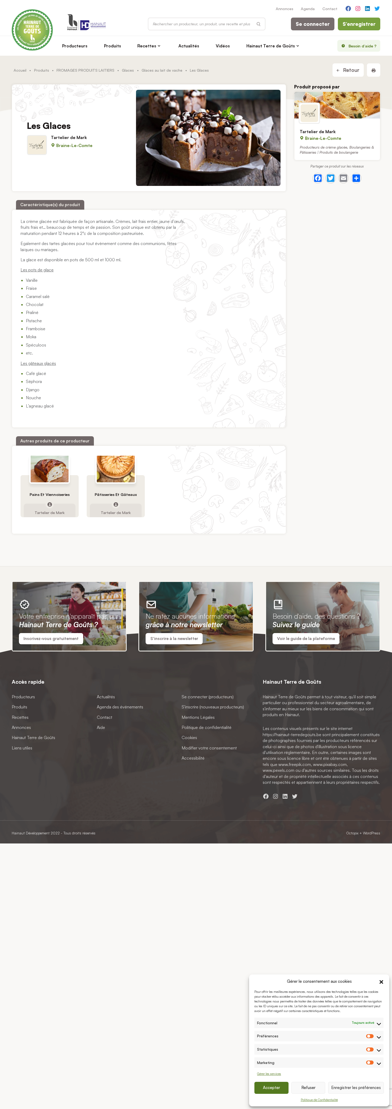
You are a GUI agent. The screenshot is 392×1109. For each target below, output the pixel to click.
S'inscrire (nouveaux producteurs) (213, 707)
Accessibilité (193, 758)
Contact (329, 8)
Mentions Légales (198, 717)
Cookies (189, 737)
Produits (112, 45)
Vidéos (223, 45)
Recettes (146, 45)
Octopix (352, 833)
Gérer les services (269, 1074)
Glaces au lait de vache (162, 70)
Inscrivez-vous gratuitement (51, 638)
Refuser (308, 1087)
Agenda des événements (120, 707)
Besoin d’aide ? (363, 45)
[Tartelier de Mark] (337, 105)
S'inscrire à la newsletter (174, 638)
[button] (381, 981)
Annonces (284, 8)
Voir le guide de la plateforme (306, 638)
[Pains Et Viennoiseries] (50, 469)
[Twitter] (330, 178)
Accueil (20, 70)
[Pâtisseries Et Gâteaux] (116, 469)
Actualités (188, 45)
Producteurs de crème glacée (323, 147)
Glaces (128, 70)
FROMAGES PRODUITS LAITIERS (85, 70)
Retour (350, 70)
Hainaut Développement (31, 833)
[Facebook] (318, 178)
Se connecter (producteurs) (208, 696)
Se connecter (313, 24)
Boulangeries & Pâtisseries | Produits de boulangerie (337, 149)
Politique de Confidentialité (319, 1100)
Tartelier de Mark (69, 137)
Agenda (308, 8)
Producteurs (74, 45)
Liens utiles (22, 748)
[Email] (343, 178)
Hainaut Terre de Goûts (270, 45)
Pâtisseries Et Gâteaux (116, 494)
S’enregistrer (359, 24)
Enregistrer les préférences (356, 1087)
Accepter (271, 1087)
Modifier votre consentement (209, 748)
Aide (101, 727)
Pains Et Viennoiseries (50, 494)
